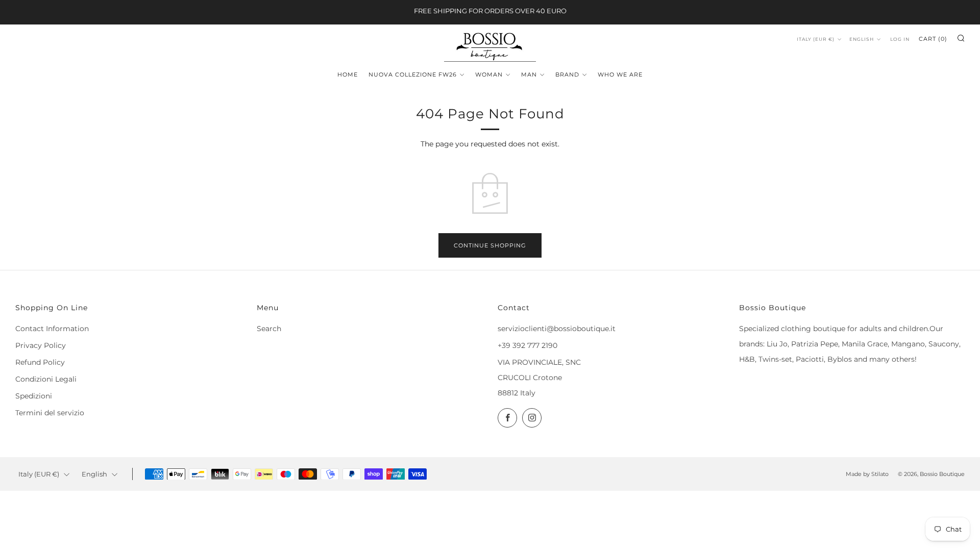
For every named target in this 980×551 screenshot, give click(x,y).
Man (529, 74)
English (861, 39)
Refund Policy (40, 362)
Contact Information (52, 328)
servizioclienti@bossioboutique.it (557, 328)
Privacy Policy (40, 345)
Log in (900, 39)
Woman (489, 74)
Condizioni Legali (46, 379)
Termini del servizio (49, 412)
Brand (567, 74)
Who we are (620, 74)
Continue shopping (490, 245)
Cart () (933, 38)
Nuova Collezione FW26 (413, 74)
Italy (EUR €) (816, 39)
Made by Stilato (867, 474)
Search (269, 328)
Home (347, 74)
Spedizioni (33, 395)
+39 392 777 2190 (527, 345)
